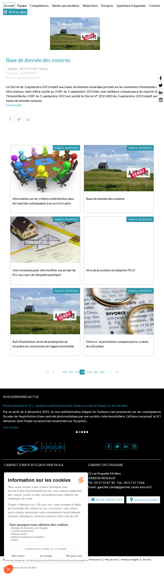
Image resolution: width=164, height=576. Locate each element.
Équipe (22, 5)
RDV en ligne (17, 12)
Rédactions (90, 5)
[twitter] (117, 446)
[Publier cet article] (19, 119)
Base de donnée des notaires (105, 198)
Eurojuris (107, 5)
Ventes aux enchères (65, 5)
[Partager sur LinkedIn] (28, 119)
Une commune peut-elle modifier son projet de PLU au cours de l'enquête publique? (44, 272)
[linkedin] (126, 446)
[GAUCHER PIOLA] (41, 447)
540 (76, 372)
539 (70, 372)
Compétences (39, 5)
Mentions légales (130, 559)
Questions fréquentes (131, 5)
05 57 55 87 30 (104, 482)
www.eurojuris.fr (28, 77)
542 (89, 372)
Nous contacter (109, 499)
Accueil (9, 5)
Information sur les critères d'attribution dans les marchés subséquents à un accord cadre (43, 201)
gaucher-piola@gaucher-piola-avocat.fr (125, 487)
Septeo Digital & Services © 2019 (19, 567)
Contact (154, 5)
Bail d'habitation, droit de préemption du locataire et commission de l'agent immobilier (43, 344)
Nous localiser (146, 500)
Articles (147, 559)
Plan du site (111, 559)
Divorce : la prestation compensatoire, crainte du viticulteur (117, 344)
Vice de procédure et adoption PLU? (110, 270)
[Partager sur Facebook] (10, 119)
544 (101, 372)
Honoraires (95, 559)
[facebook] (109, 446)
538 (64, 372)
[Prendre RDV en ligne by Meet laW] (135, 446)
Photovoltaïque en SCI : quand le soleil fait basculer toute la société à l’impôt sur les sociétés (65, 405)
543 (95, 372)
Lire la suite (13, 105)
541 (83, 372)
